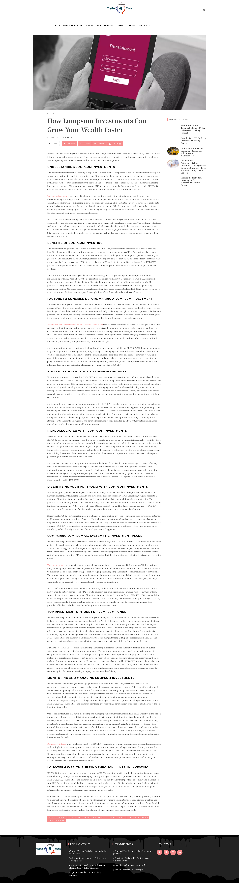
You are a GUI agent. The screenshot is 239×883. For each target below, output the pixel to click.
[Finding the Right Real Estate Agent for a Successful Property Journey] (173, 181)
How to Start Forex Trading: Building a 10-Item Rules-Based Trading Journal (193, 129)
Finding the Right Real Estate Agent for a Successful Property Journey (191, 181)
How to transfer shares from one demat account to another (97, 818)
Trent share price (56, 821)
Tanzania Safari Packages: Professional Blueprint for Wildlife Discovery (87, 866)
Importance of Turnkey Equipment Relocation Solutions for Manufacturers (192, 152)
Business (56, 114)
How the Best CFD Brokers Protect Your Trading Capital (193, 140)
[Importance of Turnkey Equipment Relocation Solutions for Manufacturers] (173, 151)
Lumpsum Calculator (138, 818)
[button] (204, 9)
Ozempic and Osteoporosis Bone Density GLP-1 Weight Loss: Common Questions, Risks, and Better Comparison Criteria (193, 166)
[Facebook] (159, 852)
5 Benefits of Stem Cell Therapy (128, 869)
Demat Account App (57, 818)
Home (49, 114)
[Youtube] (179, 852)
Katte (68, 137)
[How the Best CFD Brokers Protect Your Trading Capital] (173, 141)
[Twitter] (173, 852)
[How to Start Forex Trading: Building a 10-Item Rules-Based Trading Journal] (173, 128)
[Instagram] (166, 852)
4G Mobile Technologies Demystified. (130, 865)
